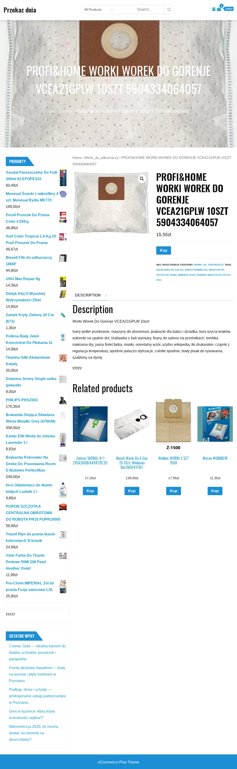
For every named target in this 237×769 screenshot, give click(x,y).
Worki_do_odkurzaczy (101, 158)
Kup (163, 250)
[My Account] (214, 9)
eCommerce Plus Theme (118, 762)
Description (88, 295)
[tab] (89, 295)
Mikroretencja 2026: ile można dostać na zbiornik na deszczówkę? (33, 733)
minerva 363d (186, 275)
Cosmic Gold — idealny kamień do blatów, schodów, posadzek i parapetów (37, 652)
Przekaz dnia (19, 9)
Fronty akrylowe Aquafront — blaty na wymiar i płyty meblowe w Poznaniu (37, 674)
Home (77, 158)
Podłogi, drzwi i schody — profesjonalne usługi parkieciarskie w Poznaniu (37, 696)
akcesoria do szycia (170, 270)
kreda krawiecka (196, 270)
